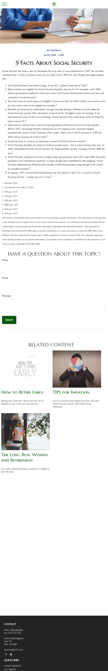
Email (5, 278)
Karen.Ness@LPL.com (13, 650)
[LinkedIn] (11, 654)
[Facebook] (6, 654)
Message (6, 295)
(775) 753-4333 (16, 630)
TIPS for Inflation (71, 392)
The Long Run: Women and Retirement (24, 457)
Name (5, 260)
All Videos (10, 669)
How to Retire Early (22, 392)
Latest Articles (12, 666)
